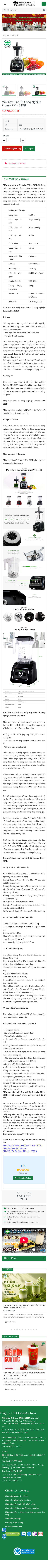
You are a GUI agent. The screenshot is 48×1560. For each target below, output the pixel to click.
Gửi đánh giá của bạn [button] (23, 1178)
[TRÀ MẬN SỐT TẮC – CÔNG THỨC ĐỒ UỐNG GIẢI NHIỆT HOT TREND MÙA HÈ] (24, 1355)
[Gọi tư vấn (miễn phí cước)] (4, 1536)
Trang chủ (5, 35)
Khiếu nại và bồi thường (14, 1523)
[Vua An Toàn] (24, 3)
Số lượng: (5, 136)
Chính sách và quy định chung (16, 1496)
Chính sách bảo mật (13, 1519)
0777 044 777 (20, 163)
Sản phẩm (15, 35)
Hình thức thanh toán (13, 1527)
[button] (22, 10)
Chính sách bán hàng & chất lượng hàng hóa (22, 1508)
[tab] (24, 179)
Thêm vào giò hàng (12, 148)
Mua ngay (29, 148)
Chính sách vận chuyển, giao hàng (18, 1500)
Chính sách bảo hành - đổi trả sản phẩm (20, 1504)
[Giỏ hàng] (43, 4)
